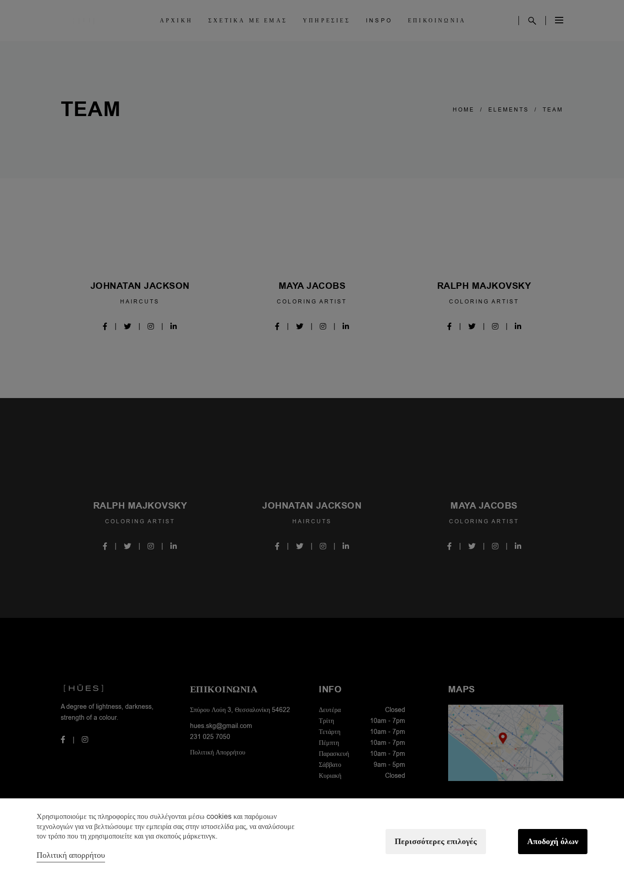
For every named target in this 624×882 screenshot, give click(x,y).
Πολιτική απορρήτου (71, 855)
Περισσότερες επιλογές (436, 841)
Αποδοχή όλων (552, 841)
